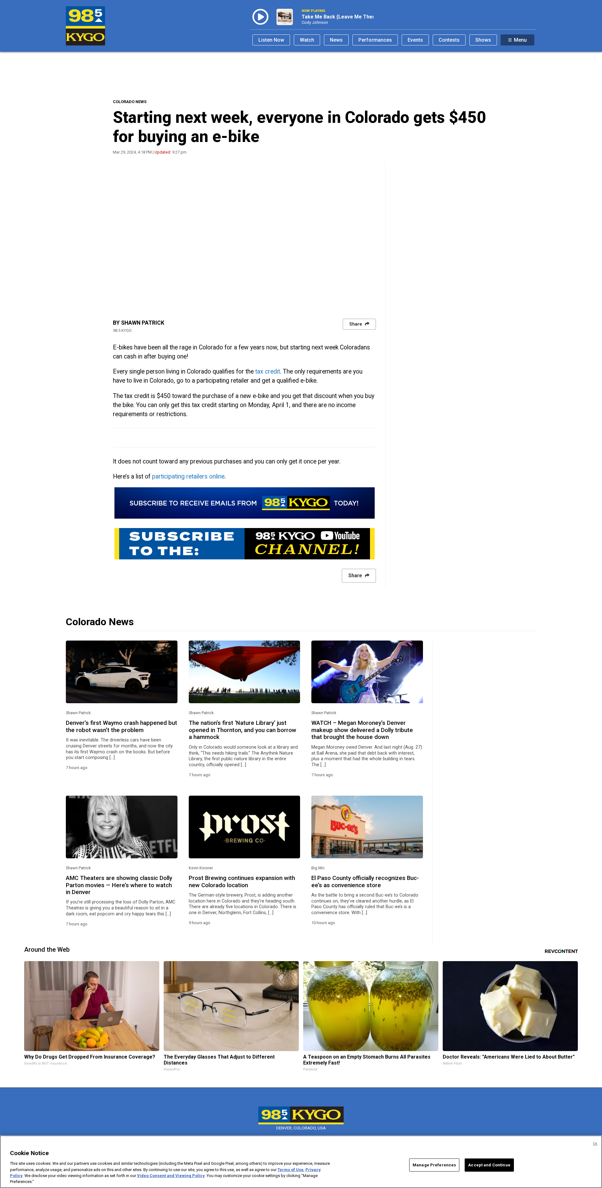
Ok (595, 1144)
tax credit (267, 371)
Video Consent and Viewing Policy (171, 1175)
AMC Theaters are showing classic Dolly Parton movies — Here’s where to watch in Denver (119, 885)
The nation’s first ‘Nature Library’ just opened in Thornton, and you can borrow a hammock (242, 730)
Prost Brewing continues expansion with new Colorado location (242, 881)
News (336, 40)
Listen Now (271, 40)
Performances (375, 40)
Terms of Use (290, 1169)
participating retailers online (188, 476)
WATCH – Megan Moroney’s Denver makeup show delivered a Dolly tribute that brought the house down (362, 730)
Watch (307, 40)
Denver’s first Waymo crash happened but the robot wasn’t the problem (121, 726)
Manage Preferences (434, 1165)
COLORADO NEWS (129, 101)
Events (415, 40)
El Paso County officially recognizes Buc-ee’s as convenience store (365, 881)
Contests (449, 40)
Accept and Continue (489, 1165)
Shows (483, 40)
